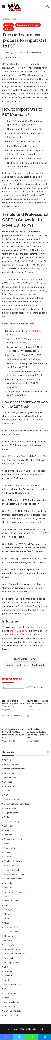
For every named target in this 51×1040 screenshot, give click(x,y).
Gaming (7, 857)
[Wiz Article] (14, 6)
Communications (11, 799)
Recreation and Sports (14, 949)
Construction (10, 808)
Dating (7, 817)
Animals (7, 760)
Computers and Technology (28, 25)
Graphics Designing (13, 861)
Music (6, 923)
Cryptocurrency (11, 813)
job (5, 896)
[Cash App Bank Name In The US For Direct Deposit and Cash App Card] (13, 720)
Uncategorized (10, 993)
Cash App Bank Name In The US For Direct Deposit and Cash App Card (13, 733)
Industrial (8, 883)
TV (5, 989)
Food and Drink (11, 848)
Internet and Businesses (15, 892)
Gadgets (8, 852)
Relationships (10, 958)
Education (8, 826)
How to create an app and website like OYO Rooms (37, 703)
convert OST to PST (26, 658)
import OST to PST (19, 630)
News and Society (12, 927)
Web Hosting (9, 1006)
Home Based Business (14, 874)
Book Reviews (10, 777)
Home (7, 19)
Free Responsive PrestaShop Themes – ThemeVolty (13, 703)
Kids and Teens (11, 901)
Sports (7, 980)
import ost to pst (17, 665)
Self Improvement (12, 962)
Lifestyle (8, 909)
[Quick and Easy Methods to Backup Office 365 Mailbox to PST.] (38, 720)
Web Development (12, 1002)
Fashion (7, 830)
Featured (8, 835)
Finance (7, 843)
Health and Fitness (12, 865)
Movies (7, 918)
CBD (6, 795)
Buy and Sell (9, 786)
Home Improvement (13, 879)
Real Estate (9, 945)
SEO (6, 967)
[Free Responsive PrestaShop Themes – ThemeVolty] (13, 692)
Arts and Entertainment (14, 769)
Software (8, 29)
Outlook (38, 331)
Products (8, 940)
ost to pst (38, 665)
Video (6, 998)
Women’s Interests (12, 1011)
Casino (7, 791)
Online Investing (11, 931)
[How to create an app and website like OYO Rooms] (38, 692)
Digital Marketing (11, 821)
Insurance (8, 887)
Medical (7, 914)
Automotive (9, 773)
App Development (12, 764)
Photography (10, 936)
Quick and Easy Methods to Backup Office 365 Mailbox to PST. (37, 733)
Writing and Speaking (13, 1015)
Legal (6, 905)
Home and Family (12, 870)
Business (16, 19)
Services (8, 971)
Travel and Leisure (12, 984)
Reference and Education (15, 953)
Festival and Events (13, 839)
